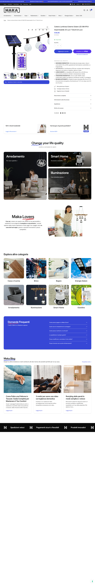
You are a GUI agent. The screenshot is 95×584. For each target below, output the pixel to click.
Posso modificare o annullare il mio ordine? (60, 339)
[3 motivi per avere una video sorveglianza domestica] (47, 379)
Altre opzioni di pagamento (82, 54)
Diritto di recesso (58, 108)
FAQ (21, 4)
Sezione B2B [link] (53, 131)
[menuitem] (5, 4)
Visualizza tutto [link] (86, 361)
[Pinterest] (65, 113)
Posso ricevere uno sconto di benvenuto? (60, 343)
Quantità (56, 42)
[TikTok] (74, 4)
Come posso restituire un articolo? (58, 330)
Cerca (5, 4)
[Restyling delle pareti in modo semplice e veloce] (77, 379)
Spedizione (57, 104)
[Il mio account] (87, 10)
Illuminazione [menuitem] (17, 15)
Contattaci (10, 4)
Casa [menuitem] (26, 15)
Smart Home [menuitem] (52, 15)
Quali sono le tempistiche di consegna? (59, 326)
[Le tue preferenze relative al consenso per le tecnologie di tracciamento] (92, 581)
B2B (30, 4)
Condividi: (56, 112)
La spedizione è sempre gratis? (57, 335)
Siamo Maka (16, 4)
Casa (5, 20)
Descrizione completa (60, 95)
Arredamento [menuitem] (7, 15)
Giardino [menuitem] (43, 15)
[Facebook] (71, 4)
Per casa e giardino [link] (11, 160)
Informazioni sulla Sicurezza (61, 99)
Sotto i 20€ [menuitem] (79, 15)
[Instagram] (72, 4)
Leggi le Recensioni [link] (11, 131)
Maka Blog (25, 4)
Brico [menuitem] (60, 15)
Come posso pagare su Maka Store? (59, 322)
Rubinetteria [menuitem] (34, 15)
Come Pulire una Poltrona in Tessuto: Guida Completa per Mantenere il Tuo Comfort (17, 398)
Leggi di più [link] (9, 410)
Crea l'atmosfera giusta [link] (57, 177)
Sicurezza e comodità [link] (56, 160)
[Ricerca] (84, 10)
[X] (63, 113)
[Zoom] (47, 27)
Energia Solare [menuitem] (69, 15)
